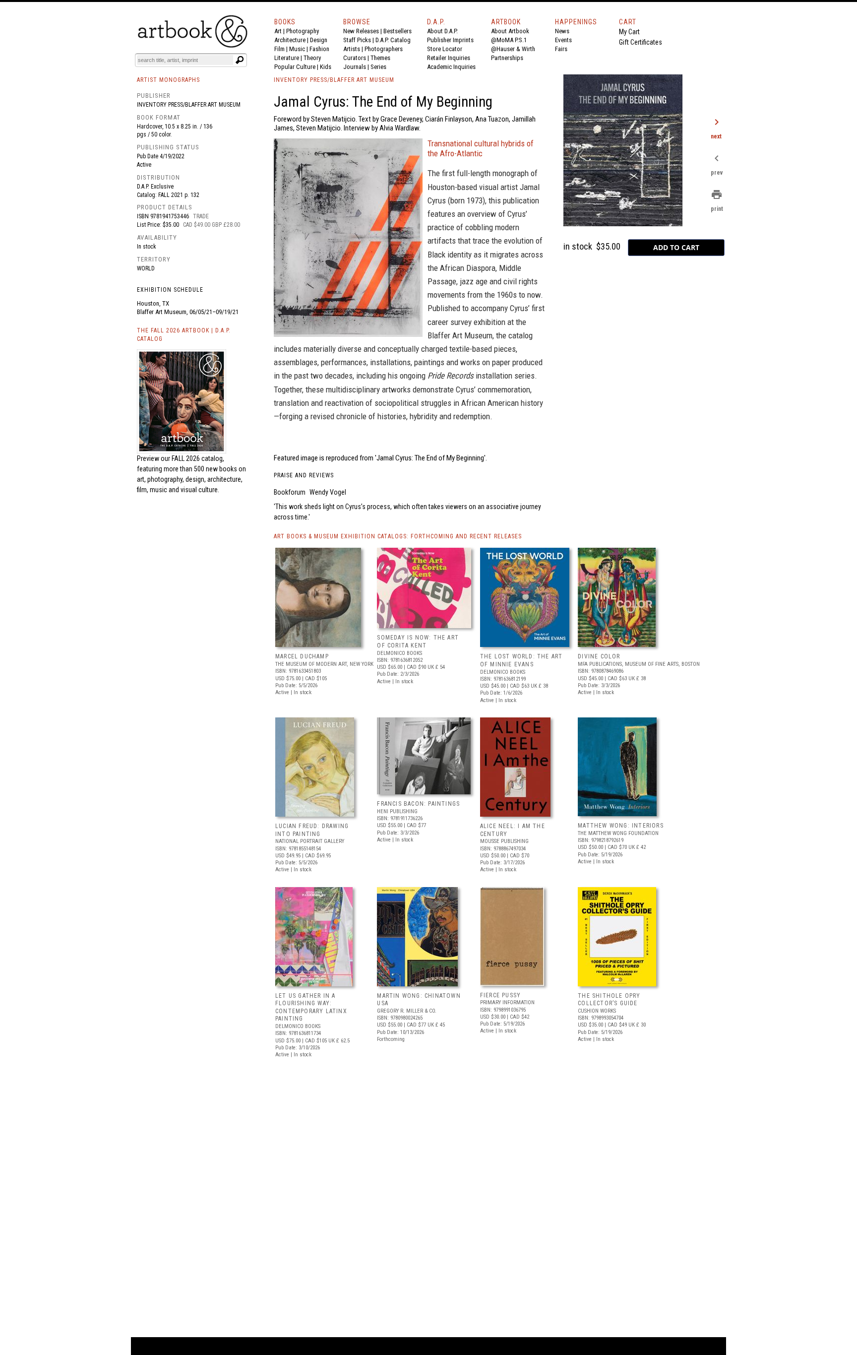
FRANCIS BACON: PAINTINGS (418, 803)
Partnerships (507, 58)
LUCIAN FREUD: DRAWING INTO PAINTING (312, 830)
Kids (325, 66)
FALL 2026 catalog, (198, 458)
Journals (354, 66)
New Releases (361, 31)
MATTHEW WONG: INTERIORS (621, 825)
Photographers (384, 49)
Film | (281, 49)
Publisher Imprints (450, 40)
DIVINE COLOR (599, 656)
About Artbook (510, 31)
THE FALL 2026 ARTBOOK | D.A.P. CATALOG (184, 334)
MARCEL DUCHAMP (302, 656)
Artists (351, 49)
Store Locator (444, 49)
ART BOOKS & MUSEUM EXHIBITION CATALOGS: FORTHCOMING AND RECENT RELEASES (398, 536)
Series (378, 66)
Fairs (561, 49)
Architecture (290, 40)
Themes (380, 58)
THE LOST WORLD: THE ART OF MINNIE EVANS (521, 660)
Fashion (319, 49)
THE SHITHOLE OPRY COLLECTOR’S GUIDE (609, 999)
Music (297, 49)
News (562, 31)
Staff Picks (357, 40)
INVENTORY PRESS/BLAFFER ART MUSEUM (334, 79)
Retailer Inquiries (448, 58)
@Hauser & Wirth (513, 49)
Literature (286, 58)
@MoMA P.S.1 (509, 40)
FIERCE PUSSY (500, 995)
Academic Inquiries (451, 66)
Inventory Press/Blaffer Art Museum (189, 104)
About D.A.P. (442, 31)
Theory (312, 58)
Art (278, 31)
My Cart (629, 32)
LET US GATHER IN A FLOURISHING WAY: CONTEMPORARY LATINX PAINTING (311, 1007)
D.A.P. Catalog (393, 40)
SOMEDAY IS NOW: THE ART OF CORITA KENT (418, 641)
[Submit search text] (239, 60)
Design (318, 40)
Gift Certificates (640, 42)
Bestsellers (397, 31)
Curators (354, 58)
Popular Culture (294, 66)
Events (563, 40)
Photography (302, 31)
